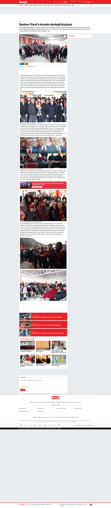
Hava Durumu (23, 408)
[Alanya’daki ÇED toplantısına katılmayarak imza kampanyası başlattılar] (27, 359)
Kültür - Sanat (58, 5)
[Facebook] (52, 405)
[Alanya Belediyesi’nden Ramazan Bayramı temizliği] (59, 359)
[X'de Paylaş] (23, 64)
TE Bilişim (83, 425)
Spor (49, 5)
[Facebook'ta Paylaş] (20, 64)
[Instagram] (57, 405)
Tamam (59, 428)
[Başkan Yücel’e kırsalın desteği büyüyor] (43, 48)
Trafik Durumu (41, 408)
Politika (26, 5)
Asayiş (30, 5)
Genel (72, 5)
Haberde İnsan (66, 5)
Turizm (40, 5)
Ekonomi (35, 5)
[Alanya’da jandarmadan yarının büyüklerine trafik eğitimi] (27, 345)
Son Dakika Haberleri (24, 411)
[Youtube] (59, 405)
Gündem (21, 5)
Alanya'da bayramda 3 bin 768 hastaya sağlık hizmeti (40, 504)
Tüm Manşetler (78, 408)
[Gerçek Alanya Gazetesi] (23, 2)
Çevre (52, 5)
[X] (54, 405)
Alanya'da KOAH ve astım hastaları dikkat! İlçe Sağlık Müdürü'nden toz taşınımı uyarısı (59, 351)
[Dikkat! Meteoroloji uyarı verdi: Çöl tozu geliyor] (43, 345)
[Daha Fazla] (27, 64)
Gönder (22, 389)
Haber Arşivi (41, 411)
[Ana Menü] (91, 5)
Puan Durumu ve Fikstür (61, 408)
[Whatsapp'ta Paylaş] (25, 64)
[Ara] (91, 2)
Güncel (45, 5)
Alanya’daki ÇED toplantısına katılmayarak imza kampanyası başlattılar (27, 365)
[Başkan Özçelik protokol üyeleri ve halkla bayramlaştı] (43, 359)
